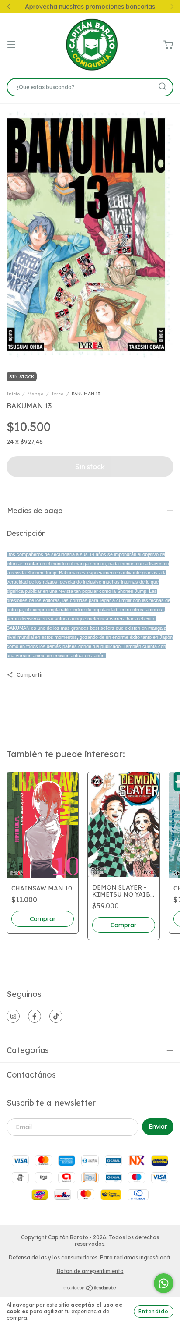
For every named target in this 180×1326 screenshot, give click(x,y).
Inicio (13, 394)
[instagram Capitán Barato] (13, 1016)
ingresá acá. (155, 1257)
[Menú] (11, 45)
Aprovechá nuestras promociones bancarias (90, 7)
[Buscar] (162, 86)
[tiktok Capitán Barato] (55, 1016)
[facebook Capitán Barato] (34, 1016)
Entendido (153, 1311)
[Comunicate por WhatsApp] (163, 1283)
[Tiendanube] (90, 1289)
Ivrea (58, 394)
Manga (36, 394)
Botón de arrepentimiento (90, 1271)
